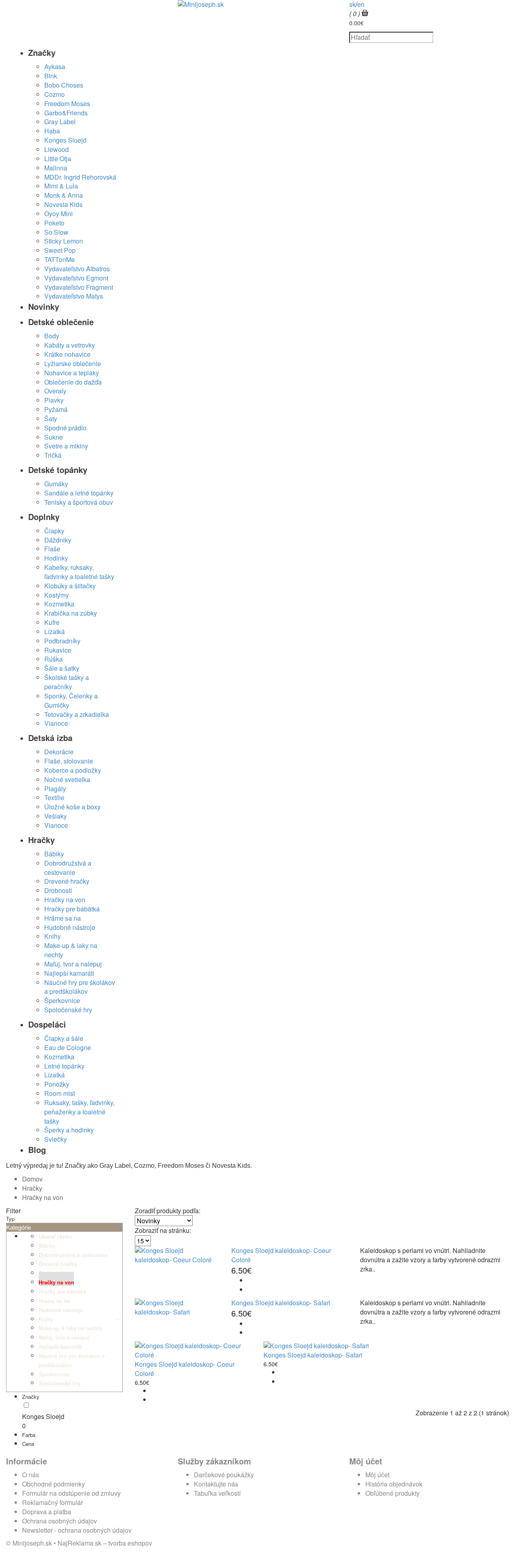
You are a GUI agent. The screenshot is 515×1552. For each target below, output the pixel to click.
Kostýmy (56, 595)
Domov (32, 1178)
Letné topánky (64, 1066)
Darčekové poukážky (224, 1474)
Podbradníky (62, 640)
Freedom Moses (67, 103)
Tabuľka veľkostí (217, 1493)
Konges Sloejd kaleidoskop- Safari (280, 1302)
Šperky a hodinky (69, 1129)
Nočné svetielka (67, 779)
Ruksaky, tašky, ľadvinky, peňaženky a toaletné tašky (79, 1112)
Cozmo (54, 94)
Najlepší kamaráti (69, 973)
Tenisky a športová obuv (78, 502)
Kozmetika (59, 603)
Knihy (52, 936)
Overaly (55, 390)
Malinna (55, 167)
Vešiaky (55, 816)
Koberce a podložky (72, 770)
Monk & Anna (63, 195)
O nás (30, 1474)
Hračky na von (64, 899)
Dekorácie (59, 751)
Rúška (53, 658)
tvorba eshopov (130, 1543)
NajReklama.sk (79, 1543)
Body (51, 335)
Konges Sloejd (65, 140)
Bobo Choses (63, 85)
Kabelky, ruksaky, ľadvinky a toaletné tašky (79, 572)
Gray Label (60, 121)
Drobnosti (58, 890)
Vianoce (56, 723)
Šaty (50, 418)
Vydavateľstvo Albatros (77, 268)
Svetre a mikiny (66, 445)
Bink (50, 75)
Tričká (53, 455)
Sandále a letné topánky (78, 493)
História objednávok (393, 1484)
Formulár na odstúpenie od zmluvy (71, 1493)
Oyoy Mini (58, 213)
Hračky (32, 1188)
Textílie (54, 797)
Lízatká (54, 631)
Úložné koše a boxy (72, 806)
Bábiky (54, 853)
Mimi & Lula (61, 185)
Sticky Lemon (63, 241)
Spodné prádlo (65, 427)
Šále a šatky (61, 668)
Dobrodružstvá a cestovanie (67, 867)
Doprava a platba (46, 1511)
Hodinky (56, 558)
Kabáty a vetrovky (69, 345)
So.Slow (56, 232)
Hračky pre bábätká (72, 908)
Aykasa (54, 66)
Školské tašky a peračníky (66, 682)
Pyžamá (56, 409)
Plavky (54, 400)
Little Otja (57, 158)
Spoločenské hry (68, 1009)
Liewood (56, 149)
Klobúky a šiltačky (70, 585)
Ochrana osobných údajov (59, 1520)
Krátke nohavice (67, 354)
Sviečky (55, 1139)
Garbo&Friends (66, 112)
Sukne (53, 437)
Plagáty (55, 788)
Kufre (52, 622)
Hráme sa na (62, 918)
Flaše (52, 548)
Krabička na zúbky (70, 613)
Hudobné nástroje (69, 927)
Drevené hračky (66, 881)
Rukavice (57, 650)
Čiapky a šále (63, 1038)
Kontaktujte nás (216, 1484)
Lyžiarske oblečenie (72, 363)
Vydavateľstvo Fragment (78, 287)
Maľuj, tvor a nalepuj (73, 963)
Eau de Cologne (67, 1047)
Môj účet (377, 1474)
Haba (52, 130)
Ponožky (56, 1084)
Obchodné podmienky (53, 1484)
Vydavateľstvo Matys (73, 296)
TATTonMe (59, 259)
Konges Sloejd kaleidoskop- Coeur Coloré (281, 1255)
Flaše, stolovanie (68, 761)
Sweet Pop (60, 250)
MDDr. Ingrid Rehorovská (80, 177)
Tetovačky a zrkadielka (76, 714)
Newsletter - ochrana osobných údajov (77, 1530)
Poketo (54, 222)
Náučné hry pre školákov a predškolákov (79, 987)
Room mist (59, 1093)
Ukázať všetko (56, 1236)
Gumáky (56, 483)
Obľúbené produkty (392, 1493)
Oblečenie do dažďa (73, 382)
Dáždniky (57, 540)
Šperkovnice (62, 1000)
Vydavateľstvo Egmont (76, 278)
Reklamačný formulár (52, 1502)
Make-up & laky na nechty (70, 950)
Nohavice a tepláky (71, 372)
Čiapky (54, 530)
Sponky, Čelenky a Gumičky (71, 700)
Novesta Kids (63, 204)
